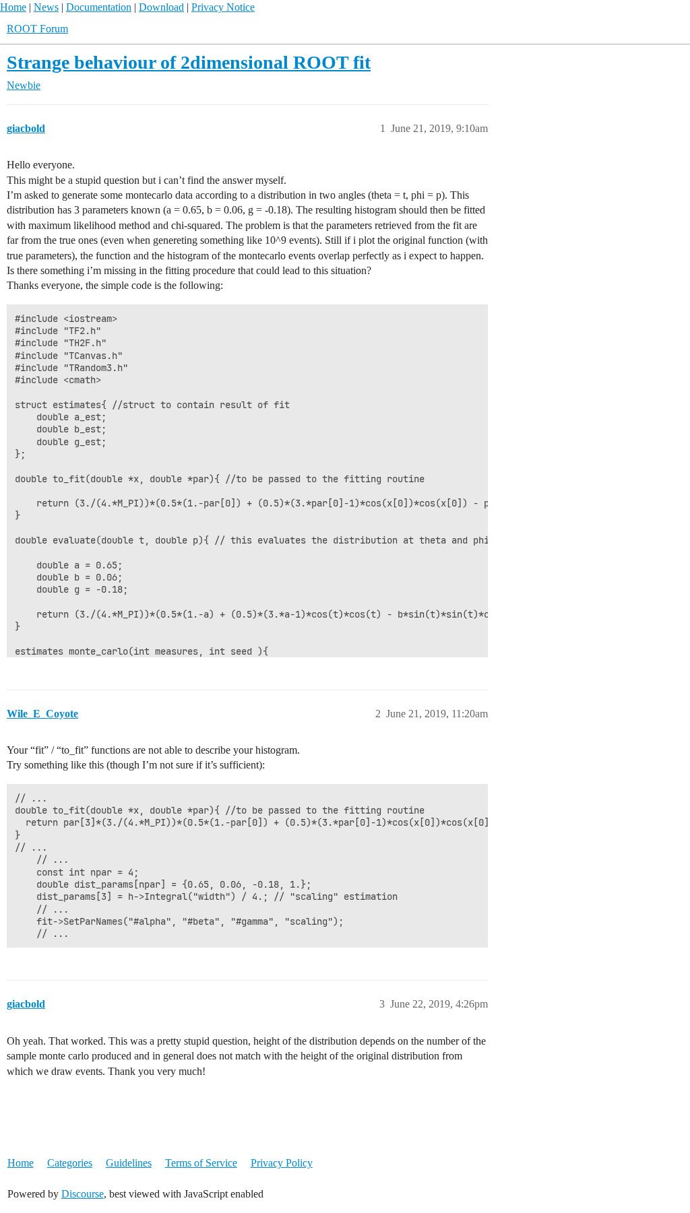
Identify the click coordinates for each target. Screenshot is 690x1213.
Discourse (82, 1194)
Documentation (98, 7)
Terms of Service (201, 1163)
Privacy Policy (282, 1163)
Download (161, 7)
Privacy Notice (223, 7)
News (46, 7)
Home (13, 7)
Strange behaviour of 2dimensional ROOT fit (189, 62)
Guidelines (129, 1163)
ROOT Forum (37, 28)
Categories (69, 1163)
